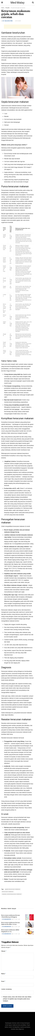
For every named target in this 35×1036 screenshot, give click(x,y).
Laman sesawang (6, 989)
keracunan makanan (7, 891)
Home (2, 7)
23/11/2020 (14, 919)
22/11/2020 (14, 933)
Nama (3, 973)
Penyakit (7, 7)
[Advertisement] (17, 26)
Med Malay (17, 2)
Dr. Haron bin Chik (7, 20)
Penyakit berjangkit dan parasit (18, 7)
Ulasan (3, 951)
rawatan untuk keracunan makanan (11, 894)
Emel (3, 981)
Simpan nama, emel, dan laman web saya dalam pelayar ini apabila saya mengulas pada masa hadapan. (17, 999)
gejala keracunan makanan (12, 889)
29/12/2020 (18, 20)
